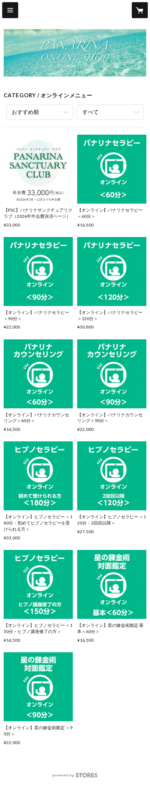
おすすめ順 (25, 112)
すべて (90, 112)
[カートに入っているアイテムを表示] (140, 10)
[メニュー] (10, 10)
